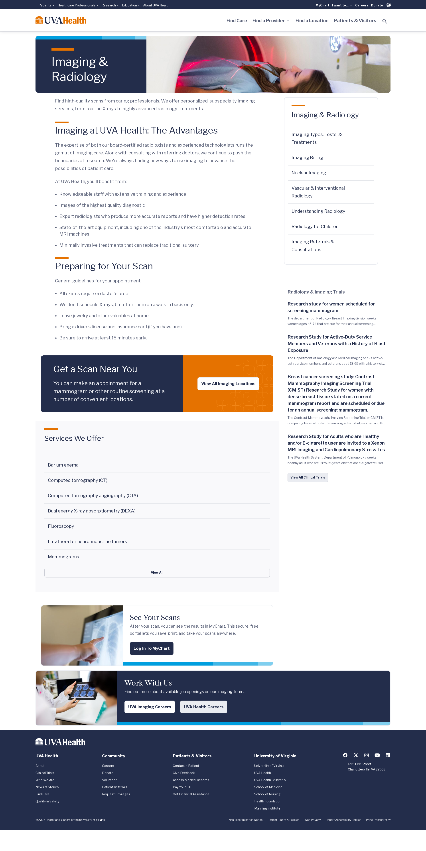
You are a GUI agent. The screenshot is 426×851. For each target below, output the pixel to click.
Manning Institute (267, 808)
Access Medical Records (191, 780)
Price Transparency (378, 819)
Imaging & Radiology (325, 114)
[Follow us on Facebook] (345, 755)
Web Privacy (312, 819)
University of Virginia (269, 766)
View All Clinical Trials (307, 477)
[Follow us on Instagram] (366, 755)
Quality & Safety (47, 801)
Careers (361, 5)
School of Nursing (267, 794)
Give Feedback (184, 773)
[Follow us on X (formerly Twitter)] (356, 755)
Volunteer (109, 780)
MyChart (322, 5)
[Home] (61, 20)
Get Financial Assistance (191, 794)
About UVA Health (156, 5)
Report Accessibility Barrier (343, 819)
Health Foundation (267, 801)
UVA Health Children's (270, 780)
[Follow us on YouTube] (377, 755)
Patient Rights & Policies (283, 819)
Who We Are (45, 780)
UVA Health (262, 773)
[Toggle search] (385, 21)
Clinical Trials (45, 773)
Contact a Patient (186, 766)
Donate (377, 5)
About (40, 766)
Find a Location (312, 20)
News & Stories (47, 787)
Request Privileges (116, 794)
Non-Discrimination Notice (245, 819)
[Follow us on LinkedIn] (387, 755)
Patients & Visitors (355, 20)
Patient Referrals (114, 787)
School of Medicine (268, 787)
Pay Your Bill (182, 787)
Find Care (237, 20)
